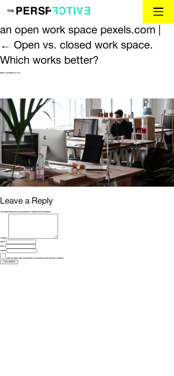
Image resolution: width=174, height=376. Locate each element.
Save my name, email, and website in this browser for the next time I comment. (35, 258)
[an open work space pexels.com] (87, 142)
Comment (4, 238)
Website (3, 251)
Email (2, 246)
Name (2, 242)
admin (2, 73)
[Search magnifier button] (121, 26)
